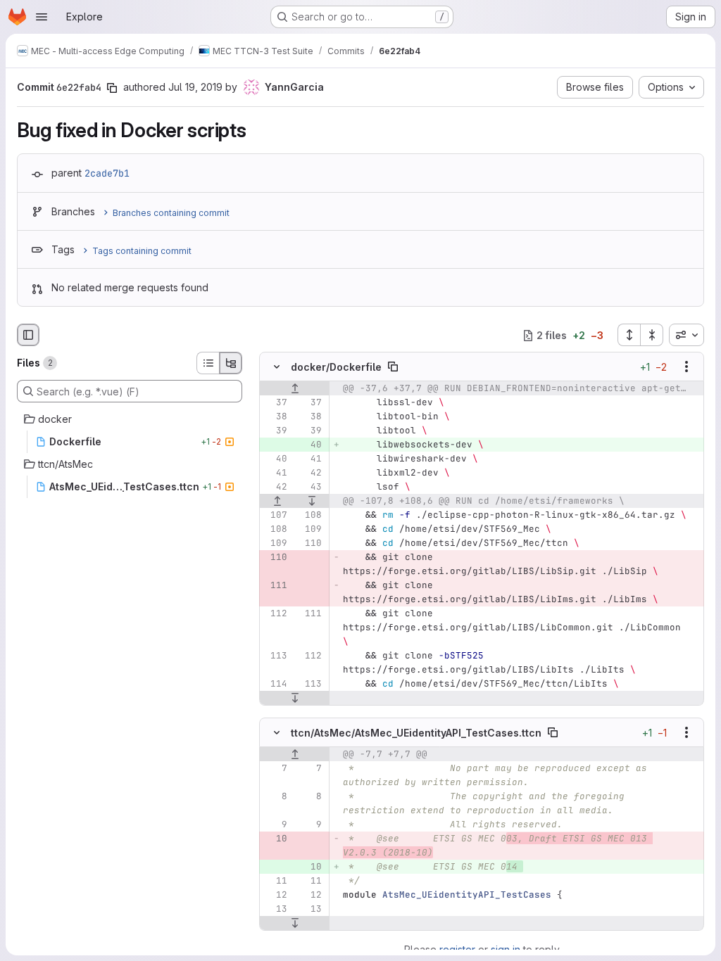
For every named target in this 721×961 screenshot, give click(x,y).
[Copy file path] (392, 367)
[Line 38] (275, 417)
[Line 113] (275, 656)
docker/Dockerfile (336, 367)
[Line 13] (275, 909)
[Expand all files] (628, 335)
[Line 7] (275, 768)
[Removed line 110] (275, 558)
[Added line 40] (310, 445)
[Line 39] (275, 431)
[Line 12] (275, 895)
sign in (505, 949)
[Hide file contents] (276, 367)
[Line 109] (310, 530)
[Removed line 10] (275, 839)
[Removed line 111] (275, 586)
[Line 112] (275, 614)
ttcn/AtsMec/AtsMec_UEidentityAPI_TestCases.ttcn (416, 732)
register (457, 949)
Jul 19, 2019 (195, 87)
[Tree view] (231, 363)
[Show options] (686, 367)
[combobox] (686, 335)
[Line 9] (275, 824)
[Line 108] (310, 516)
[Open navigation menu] (41, 17)
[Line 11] (275, 881)
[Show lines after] (312, 502)
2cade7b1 (107, 173)
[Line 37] (275, 403)
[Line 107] (275, 516)
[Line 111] (310, 614)
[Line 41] (310, 459)
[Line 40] (275, 459)
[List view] (207, 363)
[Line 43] (310, 487)
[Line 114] (275, 684)
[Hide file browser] (28, 335)
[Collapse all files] (652, 335)
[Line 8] (275, 796)
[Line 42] (310, 473)
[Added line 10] (310, 867)
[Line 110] (310, 544)
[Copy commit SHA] (112, 87)
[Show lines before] (295, 389)
